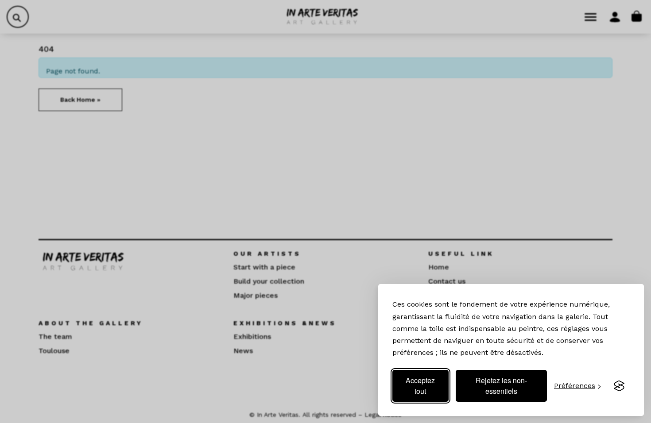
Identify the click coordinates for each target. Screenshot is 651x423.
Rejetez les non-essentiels (501, 385)
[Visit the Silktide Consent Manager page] (619, 385)
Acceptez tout (420, 385)
